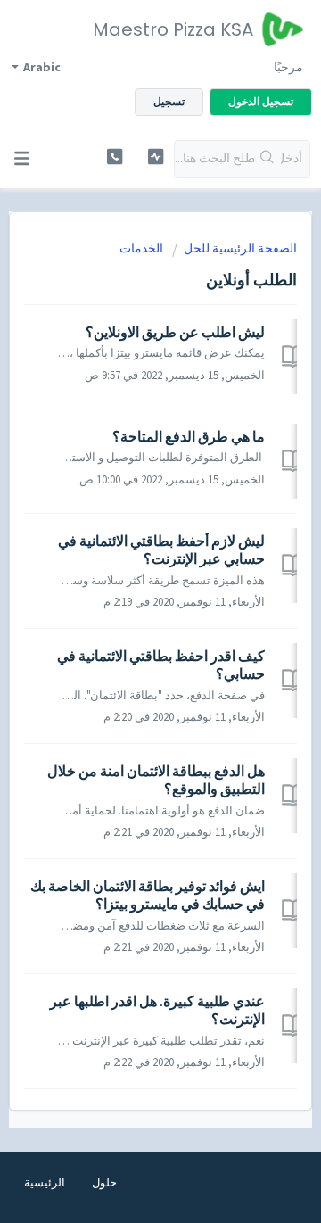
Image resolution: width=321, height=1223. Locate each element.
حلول (104, 1182)
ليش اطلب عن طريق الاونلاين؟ (175, 332)
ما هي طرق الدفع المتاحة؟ (188, 436)
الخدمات (141, 248)
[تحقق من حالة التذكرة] (156, 156)
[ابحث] (267, 159)
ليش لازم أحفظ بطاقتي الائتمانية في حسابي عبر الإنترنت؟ (161, 549)
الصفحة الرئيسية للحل (240, 248)
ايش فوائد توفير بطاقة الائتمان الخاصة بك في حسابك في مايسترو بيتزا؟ (147, 895)
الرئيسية (44, 1182)
